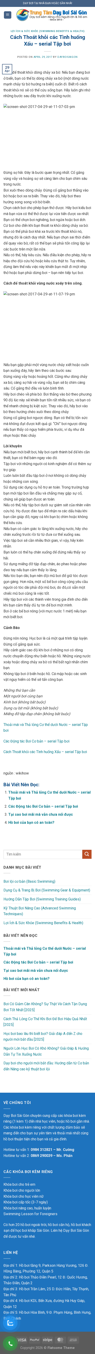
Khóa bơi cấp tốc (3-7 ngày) (25, 1202)
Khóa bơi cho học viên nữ (23, 1196)
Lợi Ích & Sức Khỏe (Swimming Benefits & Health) (47, 31)
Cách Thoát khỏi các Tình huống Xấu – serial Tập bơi (45, 752)
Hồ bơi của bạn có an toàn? (31, 822)
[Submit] (87, 854)
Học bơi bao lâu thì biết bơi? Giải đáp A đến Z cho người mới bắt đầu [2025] (42, 1036)
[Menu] (7, 15)
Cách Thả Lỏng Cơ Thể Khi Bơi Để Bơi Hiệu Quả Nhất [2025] (45, 1022)
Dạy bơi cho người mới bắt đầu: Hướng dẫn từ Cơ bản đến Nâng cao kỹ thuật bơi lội (46, 1066)
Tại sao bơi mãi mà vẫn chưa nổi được (40, 814)
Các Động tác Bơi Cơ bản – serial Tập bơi (36, 741)
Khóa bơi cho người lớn (21, 1190)
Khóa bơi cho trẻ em (19, 1184)
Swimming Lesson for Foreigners (30, 1214)
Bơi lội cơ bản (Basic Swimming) (29, 881)
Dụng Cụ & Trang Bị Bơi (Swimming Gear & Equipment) (46, 890)
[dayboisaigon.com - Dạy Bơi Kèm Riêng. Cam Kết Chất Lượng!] (51, 15)
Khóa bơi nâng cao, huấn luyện (27, 1208)
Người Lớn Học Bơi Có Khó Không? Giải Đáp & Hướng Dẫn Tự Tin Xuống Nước (46, 1051)
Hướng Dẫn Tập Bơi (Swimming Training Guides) (42, 899)
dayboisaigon (67, 56)
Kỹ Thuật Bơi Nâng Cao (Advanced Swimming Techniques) (39, 911)
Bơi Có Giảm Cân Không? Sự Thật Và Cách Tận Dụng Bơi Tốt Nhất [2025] (45, 1007)
